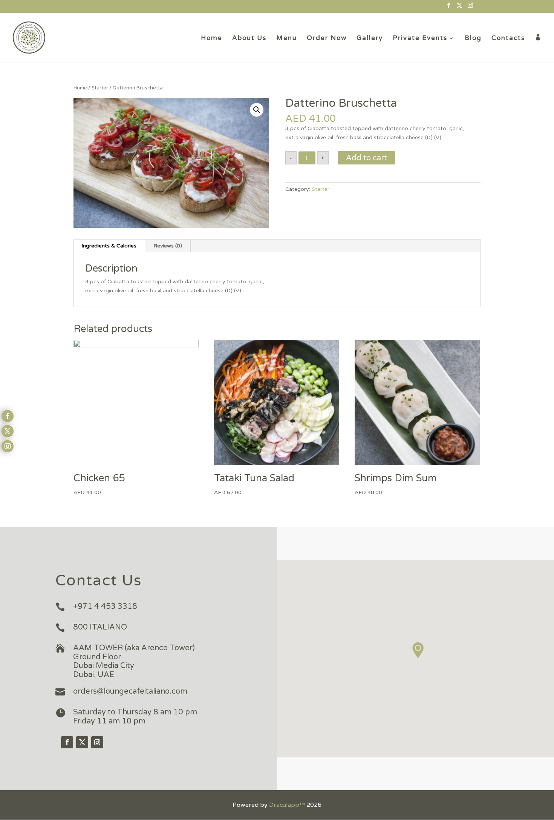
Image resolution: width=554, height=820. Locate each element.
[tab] (109, 246)
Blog (473, 38)
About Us (249, 38)
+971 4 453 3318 (105, 606)
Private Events (420, 38)
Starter (100, 88)
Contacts (508, 38)
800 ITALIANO (100, 627)
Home (211, 38)
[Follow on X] (82, 742)
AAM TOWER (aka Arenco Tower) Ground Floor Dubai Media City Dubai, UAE (134, 661)
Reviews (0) (167, 246)
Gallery (370, 38)
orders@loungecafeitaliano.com (130, 691)
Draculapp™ (287, 805)
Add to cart (366, 158)
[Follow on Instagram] (97, 742)
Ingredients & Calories (108, 246)
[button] (418, 650)
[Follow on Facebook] (67, 742)
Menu (286, 38)
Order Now (327, 38)
